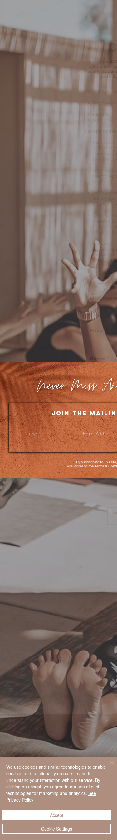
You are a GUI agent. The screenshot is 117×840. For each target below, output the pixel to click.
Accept (56, 815)
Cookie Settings (56, 829)
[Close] (108, 766)
